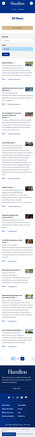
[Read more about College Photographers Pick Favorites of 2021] (29, 216)
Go (22, 359)
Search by (5, 37)
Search (6, 54)
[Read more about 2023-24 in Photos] (29, 64)
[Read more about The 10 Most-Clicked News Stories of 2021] (29, 241)
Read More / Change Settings (25, 434)
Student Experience (14, 79)
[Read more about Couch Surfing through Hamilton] (29, 331)
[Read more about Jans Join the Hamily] (29, 144)
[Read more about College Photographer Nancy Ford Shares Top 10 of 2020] (29, 296)
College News (12, 231)
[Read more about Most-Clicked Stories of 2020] (29, 271)
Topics (4, 45)
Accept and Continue (9, 434)
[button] (4, 3)
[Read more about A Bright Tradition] (29, 188)
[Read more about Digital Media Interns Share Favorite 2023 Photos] (29, 89)
